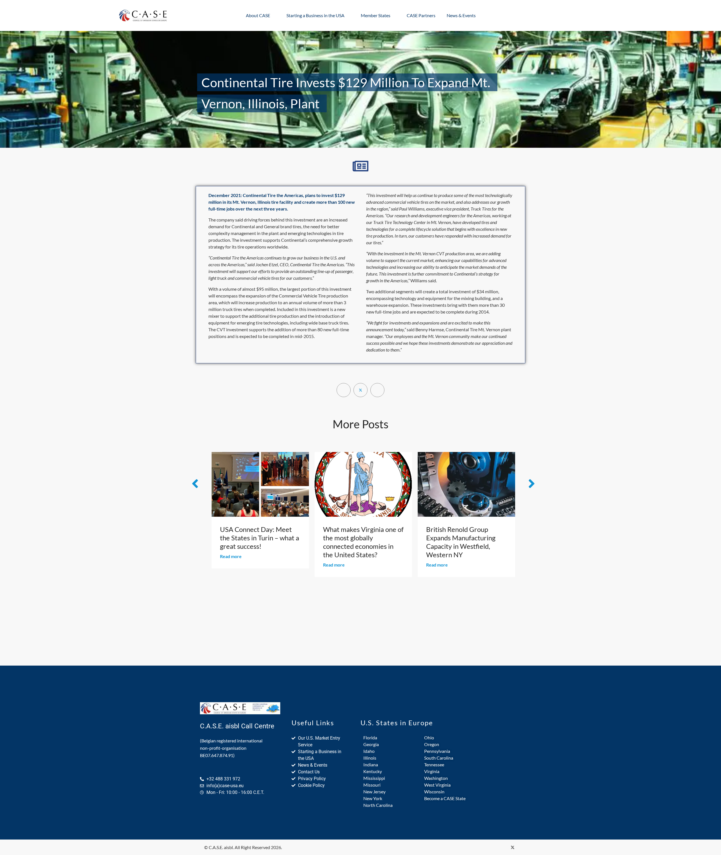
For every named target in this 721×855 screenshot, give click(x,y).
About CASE (258, 15)
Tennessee (434, 764)
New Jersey (374, 791)
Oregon (431, 744)
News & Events (461, 15)
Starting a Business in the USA (315, 15)
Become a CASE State (445, 798)
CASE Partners (421, 15)
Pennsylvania (437, 751)
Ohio (429, 737)
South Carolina (438, 757)
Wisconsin (434, 791)
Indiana (370, 764)
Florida (370, 737)
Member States (375, 15)
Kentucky (372, 771)
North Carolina (378, 805)
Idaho (369, 751)
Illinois (369, 757)
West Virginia (437, 784)
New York (372, 798)
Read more (231, 564)
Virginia (431, 771)
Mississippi (374, 778)
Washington (436, 778)
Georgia (371, 744)
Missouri (371, 784)
